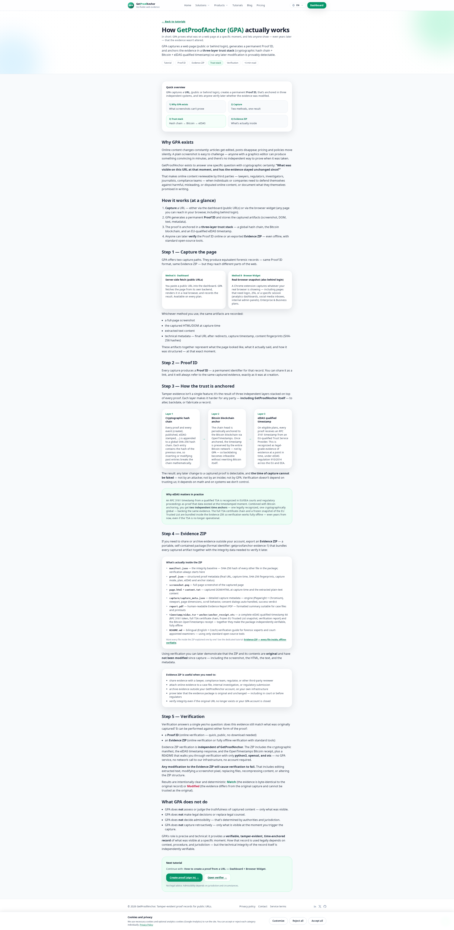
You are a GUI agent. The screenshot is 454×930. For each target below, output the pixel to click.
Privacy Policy (146, 924)
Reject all (298, 920)
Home (187, 5)
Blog (249, 5)
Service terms (278, 906)
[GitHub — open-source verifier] (324, 906)
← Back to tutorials (173, 21)
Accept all (317, 920)
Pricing (261, 5)
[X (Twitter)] (320, 906)
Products (219, 5)
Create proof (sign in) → (184, 877)
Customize (278, 920)
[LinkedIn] (315, 906)
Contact (262, 906)
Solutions (200, 5)
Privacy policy (247, 906)
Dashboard (316, 5)
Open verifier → (217, 877)
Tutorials (237, 5)
